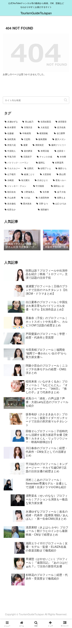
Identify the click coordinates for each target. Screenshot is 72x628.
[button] (66, 100)
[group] (22, 240)
